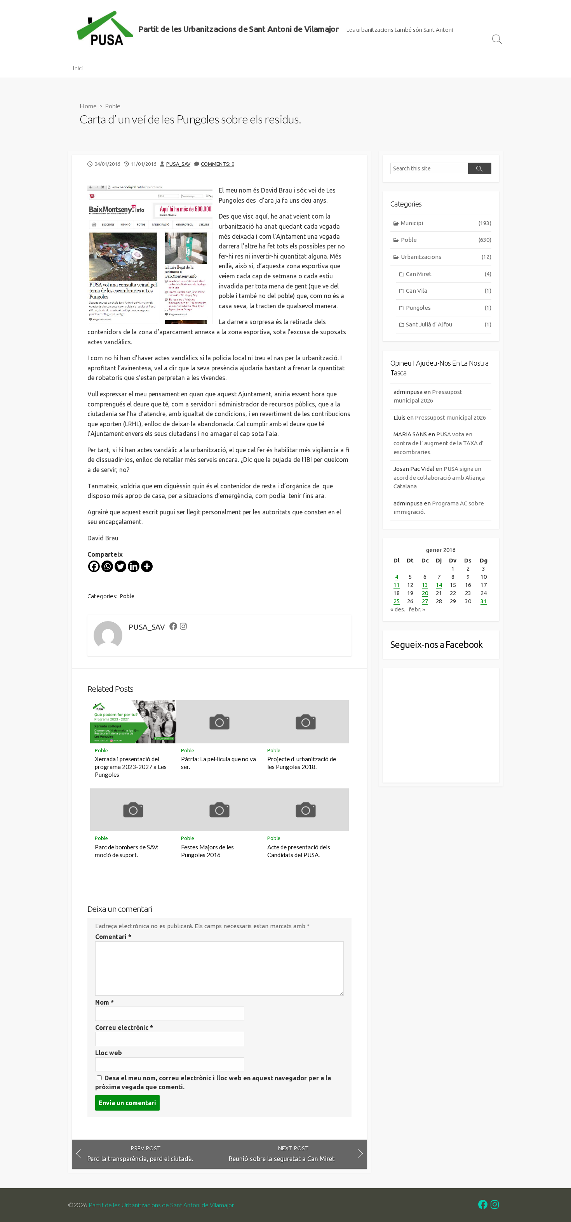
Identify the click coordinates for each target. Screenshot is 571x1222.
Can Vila (448, 290)
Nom (104, 1002)
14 (439, 584)
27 (425, 601)
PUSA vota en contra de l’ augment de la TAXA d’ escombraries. (438, 443)
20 (425, 593)
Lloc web (108, 1052)
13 (425, 584)
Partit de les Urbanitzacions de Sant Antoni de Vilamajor (161, 1204)
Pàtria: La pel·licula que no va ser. (218, 762)
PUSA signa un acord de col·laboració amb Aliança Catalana (439, 477)
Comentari (113, 936)
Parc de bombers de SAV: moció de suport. (126, 851)
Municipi (446, 223)
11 (396, 584)
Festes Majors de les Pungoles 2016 (207, 851)
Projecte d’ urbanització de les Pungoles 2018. (301, 762)
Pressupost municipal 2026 (450, 417)
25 (396, 601)
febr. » (417, 609)
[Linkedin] (133, 566)
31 (483, 601)
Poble (112, 105)
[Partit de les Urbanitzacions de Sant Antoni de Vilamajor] (105, 29)
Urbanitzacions (446, 256)
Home (88, 105)
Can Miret (448, 274)
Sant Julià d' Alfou (448, 324)
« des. (397, 609)
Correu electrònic (124, 1027)
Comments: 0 (217, 164)
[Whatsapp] (107, 566)
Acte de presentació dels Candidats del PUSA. (298, 851)
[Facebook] (94, 566)
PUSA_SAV (178, 164)
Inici (78, 67)
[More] (147, 566)
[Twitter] (120, 566)
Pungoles (448, 307)
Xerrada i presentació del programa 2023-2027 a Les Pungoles (131, 766)
